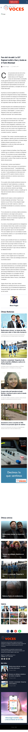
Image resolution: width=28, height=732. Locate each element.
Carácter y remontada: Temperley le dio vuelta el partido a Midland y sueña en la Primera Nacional (13, 362)
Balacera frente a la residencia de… (13, 596)
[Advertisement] (14, 499)
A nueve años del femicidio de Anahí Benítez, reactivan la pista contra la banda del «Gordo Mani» (13, 393)
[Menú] (1, 7)
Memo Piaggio (6, 66)
